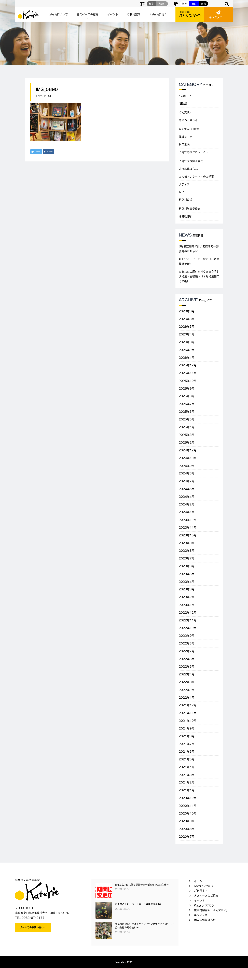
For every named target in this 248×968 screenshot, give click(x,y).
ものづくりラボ (188, 120)
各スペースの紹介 (87, 14)
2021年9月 (186, 728)
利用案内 (184, 144)
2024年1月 (186, 512)
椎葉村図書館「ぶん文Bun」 (211, 910)
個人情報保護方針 (205, 920)
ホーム (198, 881)
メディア (184, 184)
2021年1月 (186, 790)
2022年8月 (186, 643)
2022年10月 (187, 628)
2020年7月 (186, 836)
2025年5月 (186, 419)
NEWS (183, 103)
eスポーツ (185, 95)
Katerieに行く (158, 14)
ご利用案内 (134, 14)
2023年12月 (187, 519)
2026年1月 (186, 357)
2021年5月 (186, 759)
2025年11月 (187, 373)
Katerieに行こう (204, 905)
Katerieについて (58, 14)
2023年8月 (186, 550)
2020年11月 (187, 805)
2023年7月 (186, 558)
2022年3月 (186, 682)
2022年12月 (187, 612)
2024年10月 (187, 458)
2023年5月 (186, 574)
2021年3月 (186, 774)
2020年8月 (186, 828)
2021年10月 (187, 720)
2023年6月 (186, 566)
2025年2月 (186, 442)
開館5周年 (185, 216)
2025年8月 (186, 396)
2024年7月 (186, 481)
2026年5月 (186, 326)
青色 (194, 4)
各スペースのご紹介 (206, 895)
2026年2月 (186, 350)
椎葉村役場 (185, 199)
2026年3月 (186, 342)
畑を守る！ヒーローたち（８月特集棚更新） (199, 261)
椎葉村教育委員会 (189, 208)
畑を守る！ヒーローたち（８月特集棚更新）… (140, 904)
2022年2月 (186, 689)
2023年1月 (186, 604)
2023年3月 (186, 589)
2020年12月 (187, 798)
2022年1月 (186, 697)
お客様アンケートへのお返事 (196, 176)
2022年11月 (187, 620)
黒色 (203, 4)
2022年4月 (186, 674)
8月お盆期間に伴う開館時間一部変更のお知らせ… (142, 884)
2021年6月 (186, 751)
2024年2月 (186, 504)
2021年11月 (187, 713)
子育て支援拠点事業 (191, 161)
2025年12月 (187, 365)
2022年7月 (186, 651)
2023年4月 (186, 581)
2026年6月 (186, 319)
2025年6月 (186, 411)
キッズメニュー (218, 17)
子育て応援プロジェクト (194, 152)
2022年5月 (186, 666)
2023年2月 (186, 597)
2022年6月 (186, 659)
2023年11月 (187, 527)
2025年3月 (186, 434)
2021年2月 (186, 782)
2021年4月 (186, 767)
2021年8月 (186, 736)
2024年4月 (186, 496)
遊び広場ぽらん (188, 169)
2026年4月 (186, 334)
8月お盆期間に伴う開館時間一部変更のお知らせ (199, 249)
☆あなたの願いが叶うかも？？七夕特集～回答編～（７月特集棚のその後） (199, 276)
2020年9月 (186, 821)
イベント (112, 14)
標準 (184, 4)
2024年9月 (186, 465)
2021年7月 (186, 743)
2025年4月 (186, 427)
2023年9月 (186, 543)
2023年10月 (187, 535)
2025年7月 (186, 404)
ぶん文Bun (185, 112)
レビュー (184, 192)
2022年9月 (186, 635)
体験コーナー (187, 136)
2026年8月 (186, 311)
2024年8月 (186, 473)
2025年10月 (187, 380)
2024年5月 (186, 489)
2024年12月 (187, 450)
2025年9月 (186, 388)
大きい (162, 4)
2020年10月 (187, 813)
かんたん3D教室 (189, 129)
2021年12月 (187, 705)
